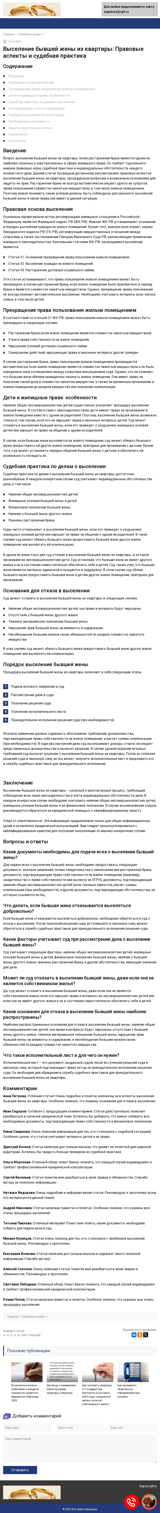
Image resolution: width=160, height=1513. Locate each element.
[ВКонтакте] (133, 1334)
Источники (17, 141)
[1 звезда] (5, 1335)
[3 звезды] (12, 1335)
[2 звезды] (8, 1335)
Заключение (18, 134)
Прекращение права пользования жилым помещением (51, 89)
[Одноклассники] (139, 1334)
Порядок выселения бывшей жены (36, 115)
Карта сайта (148, 1486)
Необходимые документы (29, 121)
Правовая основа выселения (31, 82)
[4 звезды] (15, 1335)
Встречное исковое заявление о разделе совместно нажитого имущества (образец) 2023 (25, 1393)
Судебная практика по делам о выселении (41, 102)
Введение (16, 76)
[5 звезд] (19, 1335)
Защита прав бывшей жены (30, 128)
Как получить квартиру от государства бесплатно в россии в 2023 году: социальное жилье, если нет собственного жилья (97, 1395)
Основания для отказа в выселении (36, 108)
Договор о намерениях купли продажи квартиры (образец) (61, 1389)
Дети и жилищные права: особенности (39, 95)
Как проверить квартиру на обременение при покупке (129, 1391)
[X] (145, 1334)
